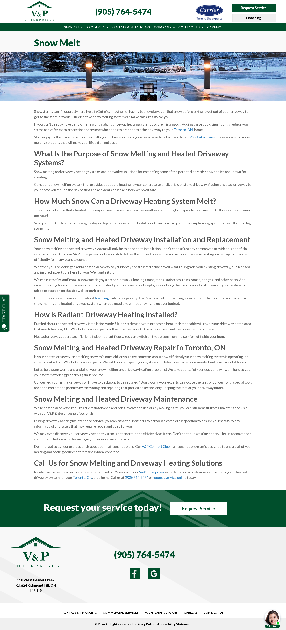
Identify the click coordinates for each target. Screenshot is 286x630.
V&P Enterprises (202, 137)
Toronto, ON (183, 129)
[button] (82, 27)
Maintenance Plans (161, 612)
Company (163, 27)
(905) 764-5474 (123, 11)
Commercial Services (121, 612)
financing (102, 298)
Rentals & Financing (131, 27)
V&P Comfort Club (156, 446)
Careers (214, 27)
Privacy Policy (145, 624)
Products (95, 27)
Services (72, 27)
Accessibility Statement (174, 624)
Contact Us (189, 27)
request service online (169, 477)
